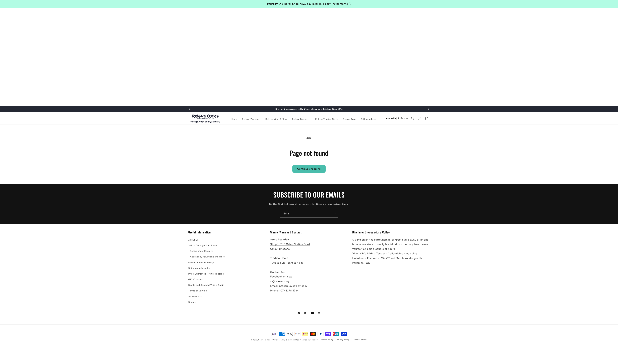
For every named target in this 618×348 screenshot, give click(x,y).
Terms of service (360, 340)
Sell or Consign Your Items (202, 245)
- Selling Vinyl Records (200, 251)
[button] (412, 118)
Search (192, 302)
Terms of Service (197, 290)
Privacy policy (343, 340)
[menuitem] (234, 119)
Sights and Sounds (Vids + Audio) (206, 285)
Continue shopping (309, 168)
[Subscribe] (334, 214)
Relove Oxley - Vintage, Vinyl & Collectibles (278, 340)
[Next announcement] (428, 109)
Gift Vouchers (196, 279)
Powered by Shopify (309, 340)
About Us (193, 239)
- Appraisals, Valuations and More (206, 256)
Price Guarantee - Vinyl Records (206, 273)
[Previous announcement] (189, 109)
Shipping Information (199, 268)
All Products (195, 296)
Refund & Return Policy (201, 262)
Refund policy (327, 340)
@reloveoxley (281, 281)
